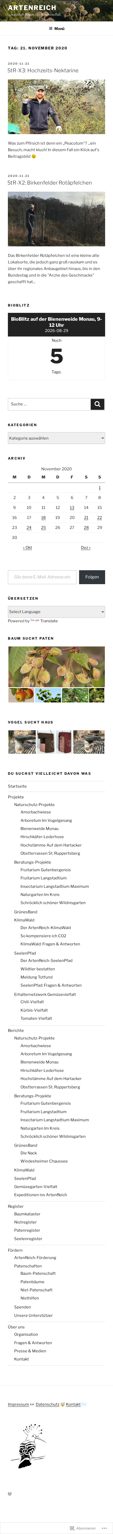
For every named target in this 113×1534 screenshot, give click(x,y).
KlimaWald (24, 920)
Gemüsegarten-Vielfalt (35, 1186)
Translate (49, 621)
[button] (56, 667)
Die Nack (28, 1153)
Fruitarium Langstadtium (43, 878)
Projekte (16, 797)
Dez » (86, 547)
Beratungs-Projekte (32, 862)
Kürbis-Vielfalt (34, 1010)
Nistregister (25, 1222)
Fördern (15, 1250)
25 (43, 527)
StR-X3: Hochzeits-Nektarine (43, 70)
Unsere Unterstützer (33, 1315)
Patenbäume (32, 1282)
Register (16, 1206)
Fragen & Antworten (33, 1343)
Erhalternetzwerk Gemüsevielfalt (45, 994)
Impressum (18, 1404)
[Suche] (97, 404)
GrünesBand (25, 912)
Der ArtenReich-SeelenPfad (46, 960)
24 (29, 527)
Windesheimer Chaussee (44, 1161)
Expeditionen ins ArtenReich (40, 1194)
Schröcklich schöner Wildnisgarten (53, 902)
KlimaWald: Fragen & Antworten (50, 944)
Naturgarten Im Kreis (40, 894)
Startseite (17, 786)
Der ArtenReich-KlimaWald (45, 927)
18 (43, 517)
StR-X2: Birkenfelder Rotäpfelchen (49, 183)
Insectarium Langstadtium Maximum (54, 886)
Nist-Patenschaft (36, 1290)
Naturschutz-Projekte (34, 804)
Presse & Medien (30, 1351)
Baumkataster (27, 1214)
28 (86, 527)
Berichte (16, 1030)
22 (99, 517)
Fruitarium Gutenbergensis (45, 870)
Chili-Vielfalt (32, 1002)
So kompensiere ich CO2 (43, 936)
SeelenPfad (25, 953)
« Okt (27, 547)
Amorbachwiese (35, 812)
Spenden (22, 1307)
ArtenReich (32, 8)
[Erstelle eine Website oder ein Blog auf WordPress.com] (10, 1494)
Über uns (16, 1327)
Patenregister (27, 1230)
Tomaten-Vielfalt (36, 1018)
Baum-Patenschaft (38, 1273)
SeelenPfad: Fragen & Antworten (51, 985)
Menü (59, 28)
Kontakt (21, 1359)
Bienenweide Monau (39, 828)
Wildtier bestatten (37, 969)
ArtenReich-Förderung (35, 1257)
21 (86, 517)
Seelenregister (28, 1238)
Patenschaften (28, 1266)
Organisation (26, 1334)
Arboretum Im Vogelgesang (46, 820)
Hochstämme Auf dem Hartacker (51, 845)
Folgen (92, 576)
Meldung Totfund (36, 977)
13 (72, 507)
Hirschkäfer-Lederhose (42, 836)
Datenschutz (47, 1404)
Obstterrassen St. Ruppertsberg (50, 853)
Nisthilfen (29, 1298)
